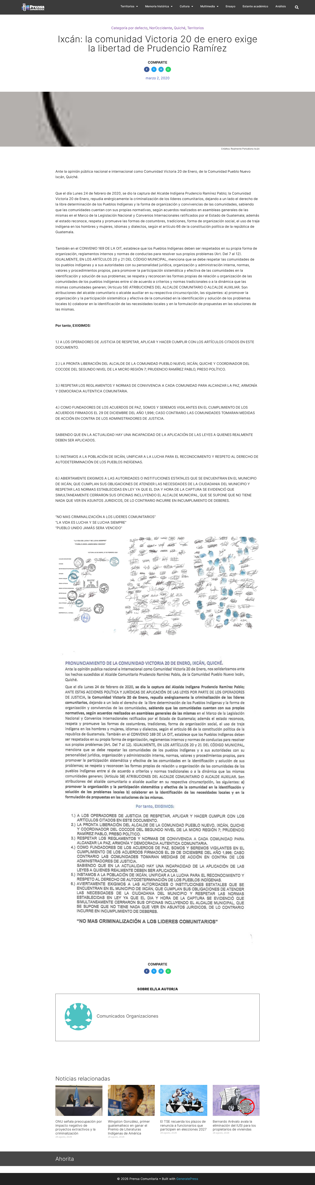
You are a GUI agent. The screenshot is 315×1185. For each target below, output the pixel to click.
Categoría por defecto (129, 28)
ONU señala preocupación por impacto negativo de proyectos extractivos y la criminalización (78, 1127)
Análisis (280, 6)
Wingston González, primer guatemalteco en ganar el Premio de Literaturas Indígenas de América (129, 1127)
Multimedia (207, 6)
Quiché (179, 28)
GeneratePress (187, 1179)
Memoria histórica (157, 6)
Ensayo (230, 6)
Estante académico (255, 6)
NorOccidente (160, 28)
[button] (296, 7)
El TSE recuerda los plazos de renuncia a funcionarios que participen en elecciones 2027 (183, 1125)
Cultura (185, 6)
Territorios (127, 6)
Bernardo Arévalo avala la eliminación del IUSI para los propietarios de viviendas (234, 1125)
